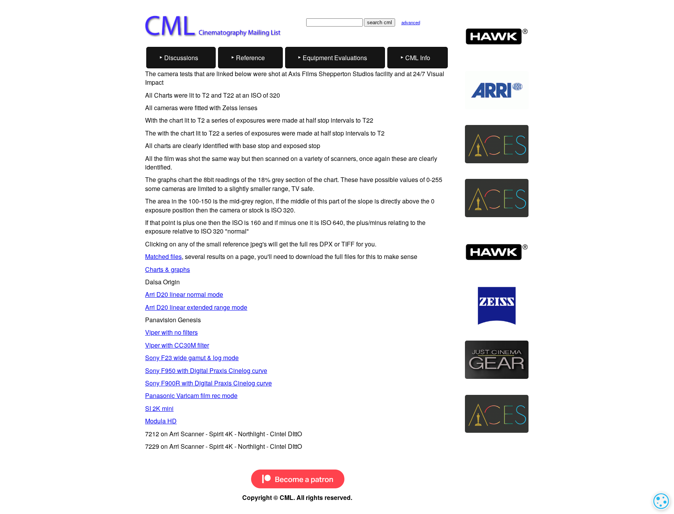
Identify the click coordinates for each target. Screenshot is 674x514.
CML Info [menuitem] (417, 57)
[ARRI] (497, 90)
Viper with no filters (171, 332)
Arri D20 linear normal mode (184, 294)
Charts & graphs (167, 269)
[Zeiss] (497, 306)
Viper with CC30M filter (177, 345)
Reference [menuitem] (250, 57)
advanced (410, 22)
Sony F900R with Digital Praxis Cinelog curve (208, 382)
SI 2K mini (159, 408)
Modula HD (161, 420)
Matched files (163, 256)
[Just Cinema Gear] (497, 360)
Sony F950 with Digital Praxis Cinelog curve (206, 370)
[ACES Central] (497, 144)
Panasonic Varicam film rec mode (191, 395)
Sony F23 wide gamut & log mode (192, 357)
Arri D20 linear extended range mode (196, 307)
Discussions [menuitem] (181, 57)
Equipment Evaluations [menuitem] (335, 57)
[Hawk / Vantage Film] (497, 36)
